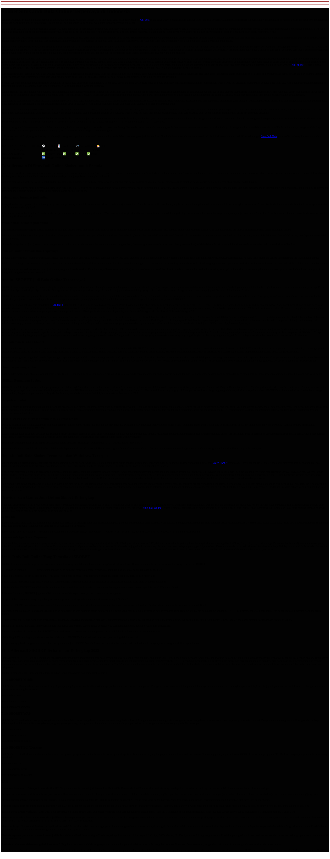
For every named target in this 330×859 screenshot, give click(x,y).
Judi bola (145, 19)
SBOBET (57, 304)
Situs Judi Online (152, 507)
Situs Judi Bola (269, 136)
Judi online (298, 64)
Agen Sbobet (220, 462)
